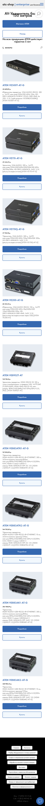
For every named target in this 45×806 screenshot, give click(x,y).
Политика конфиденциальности (22, 787)
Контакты (27, 748)
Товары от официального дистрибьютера (22, 782)
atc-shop (8, 4)
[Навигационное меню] (42, 4)
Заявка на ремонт (14, 777)
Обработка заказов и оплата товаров (21, 762)
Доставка (22, 767)
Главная (16, 748)
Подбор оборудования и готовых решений (22, 753)
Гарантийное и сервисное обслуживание (22, 772)
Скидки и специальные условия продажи (22, 757)
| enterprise (22, 4)
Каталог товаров (30, 777)
